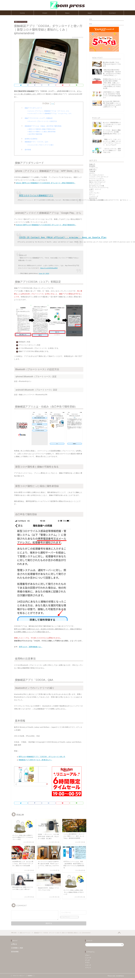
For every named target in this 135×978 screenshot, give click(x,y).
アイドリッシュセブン (96, 178)
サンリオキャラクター (96, 175)
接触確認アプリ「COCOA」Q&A (36, 142)
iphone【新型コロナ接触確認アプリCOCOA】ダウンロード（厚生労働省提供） (46, 183)
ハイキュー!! (93, 168)
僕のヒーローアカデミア (97, 182)
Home (22, 13)
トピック (88, 965)
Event (45, 13)
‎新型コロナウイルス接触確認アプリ (36, 195)
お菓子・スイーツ (95, 189)
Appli (90, 13)
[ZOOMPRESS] (67, 8)
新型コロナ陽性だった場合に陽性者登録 (42, 131)
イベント (88, 967)
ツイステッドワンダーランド (99, 177)
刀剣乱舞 (92, 171)
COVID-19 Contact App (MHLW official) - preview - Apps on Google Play (62, 237)
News (67, 13)
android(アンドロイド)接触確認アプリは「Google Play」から (50, 113)
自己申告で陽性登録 (35, 134)
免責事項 (30, 975)
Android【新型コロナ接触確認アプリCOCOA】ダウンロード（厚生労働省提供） (46, 225)
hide (52, 104)
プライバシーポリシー (19, 975)
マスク (91, 191)
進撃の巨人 (93, 169)
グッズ (87, 960)
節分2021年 (93, 198)
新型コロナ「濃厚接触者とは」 (30, 647)
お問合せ (14, 944)
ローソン (92, 194)
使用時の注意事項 (31, 139)
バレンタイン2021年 (96, 200)
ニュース (88, 957)
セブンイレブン (94, 193)
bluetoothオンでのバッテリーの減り (41, 145)
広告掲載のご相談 (17, 948)
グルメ (87, 955)
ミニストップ (93, 196)
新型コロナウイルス (20, 22)
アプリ (87, 962)
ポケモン (92, 173)
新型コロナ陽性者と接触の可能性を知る (42, 129)
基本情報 (28, 150)
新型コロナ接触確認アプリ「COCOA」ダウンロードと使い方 (42, 756)
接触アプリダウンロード (33, 108)
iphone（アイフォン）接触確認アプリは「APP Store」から (49, 111)
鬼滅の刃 (92, 164)
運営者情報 (15, 951)
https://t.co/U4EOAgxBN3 (49, 268)
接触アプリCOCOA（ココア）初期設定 (39, 118)
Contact (112, 13)
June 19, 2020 (44, 273)
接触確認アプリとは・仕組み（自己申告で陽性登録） (44, 126)
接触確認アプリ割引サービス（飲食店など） (35, 760)
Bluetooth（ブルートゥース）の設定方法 (43, 121)
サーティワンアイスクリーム (99, 187)
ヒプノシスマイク (95, 184)
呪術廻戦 (92, 166)
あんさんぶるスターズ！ (97, 180)
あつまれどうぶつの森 (96, 186)
